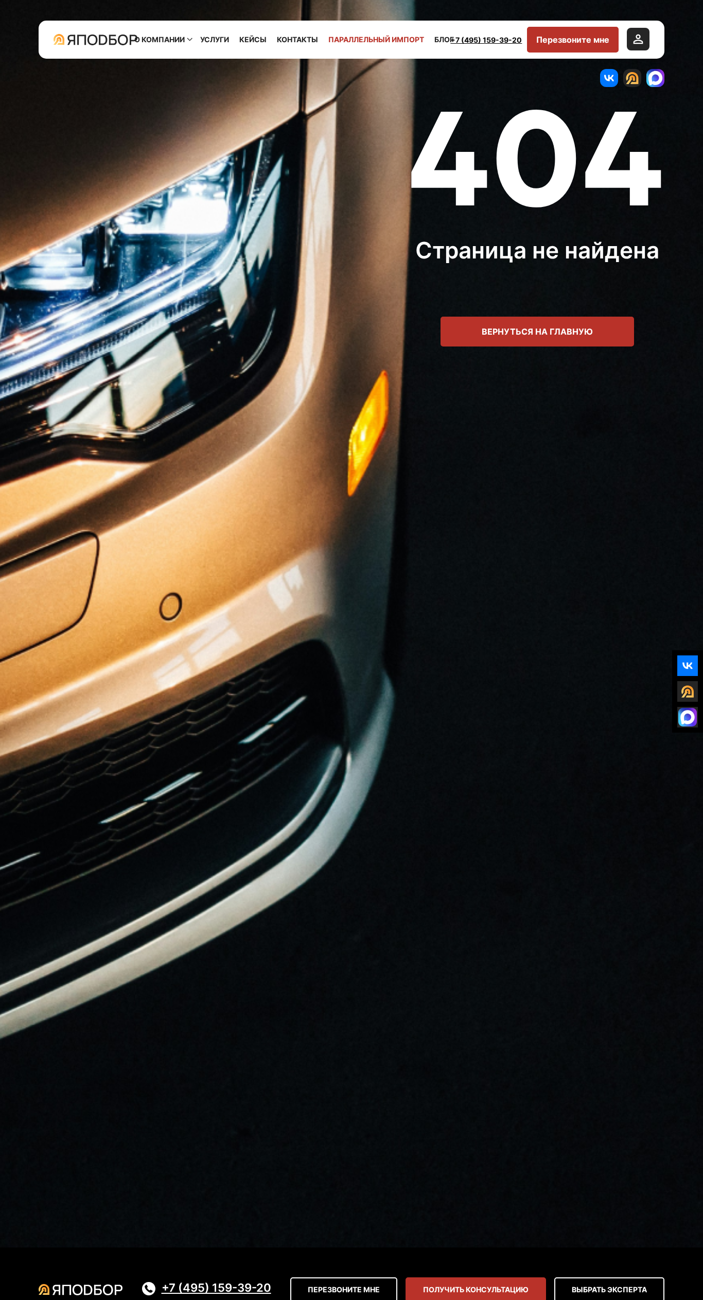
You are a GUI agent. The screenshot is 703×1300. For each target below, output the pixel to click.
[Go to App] (632, 78)
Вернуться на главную (537, 331)
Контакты (297, 39)
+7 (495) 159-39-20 (486, 40)
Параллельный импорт (376, 39)
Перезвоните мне (572, 39)
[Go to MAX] (655, 78)
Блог (444, 39)
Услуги (214, 39)
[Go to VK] (609, 78)
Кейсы (253, 39)
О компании (159, 39)
